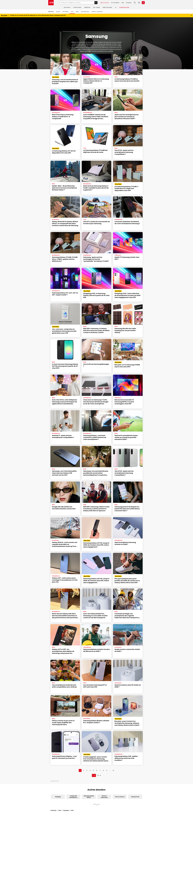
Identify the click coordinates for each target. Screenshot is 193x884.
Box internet (67, 7)
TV (115, 7)
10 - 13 (99, 775)
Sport (77, 11)
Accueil (58, 11)
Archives (53, 810)
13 (113, 770)
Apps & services (104, 2)
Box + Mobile (96, 7)
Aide (123, 2)
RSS (72, 810)
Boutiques (128, 2)
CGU (59, 810)
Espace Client (143, 2)
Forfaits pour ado (124, 7)
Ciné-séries (65, 11)
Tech (72, 11)
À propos (66, 810)
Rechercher (95, 2)
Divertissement (85, 11)
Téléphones (87, 7)
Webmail (139, 2)
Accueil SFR (51, 2)
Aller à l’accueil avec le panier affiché (135, 2)
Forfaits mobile (77, 7)
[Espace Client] (143, 2)
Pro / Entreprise (115, 2)
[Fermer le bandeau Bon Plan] (191, 15)
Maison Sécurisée (107, 7)
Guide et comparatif (97, 11)
